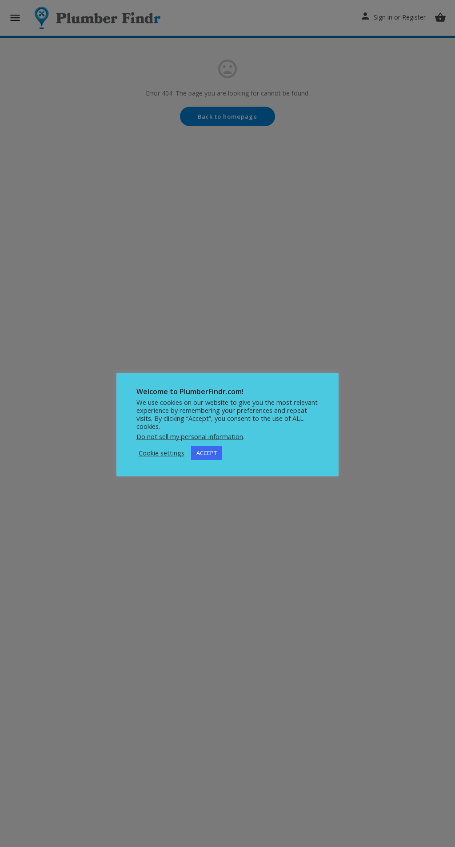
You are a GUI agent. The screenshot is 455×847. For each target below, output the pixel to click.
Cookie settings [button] (161, 453)
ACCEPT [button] (206, 453)
